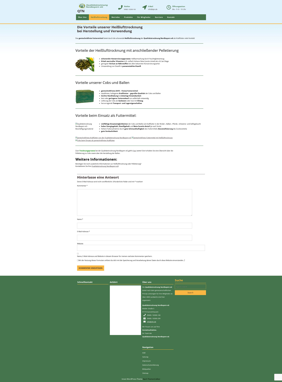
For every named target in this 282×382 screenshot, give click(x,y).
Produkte (128, 17)
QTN (80, 11)
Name (80, 219)
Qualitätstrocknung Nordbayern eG (105, 166)
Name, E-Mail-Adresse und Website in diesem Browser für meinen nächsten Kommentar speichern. (114, 256)
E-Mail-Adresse (83, 231)
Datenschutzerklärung (150, 365)
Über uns (82, 17)
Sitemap (145, 373)
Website (80, 243)
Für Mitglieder (144, 17)
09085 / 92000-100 (130, 9)
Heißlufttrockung (99, 17)
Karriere (159, 17)
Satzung (145, 357)
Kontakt (171, 17)
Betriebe (116, 17)
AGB (143, 353)
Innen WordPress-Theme (132, 379)
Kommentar (82, 186)
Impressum (146, 361)
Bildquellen (146, 369)
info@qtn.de (151, 322)
